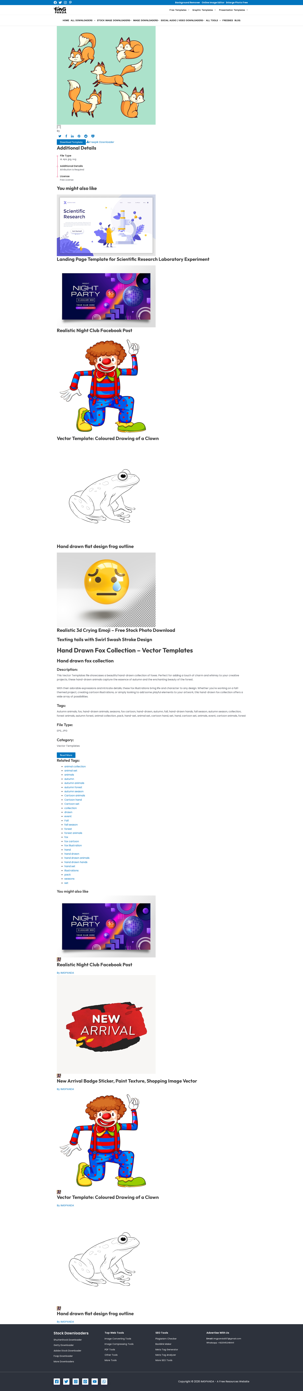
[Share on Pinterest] (79, 136)
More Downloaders (64, 1361)
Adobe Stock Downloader (67, 1350)
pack (67, 874)
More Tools (111, 1360)
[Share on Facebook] (66, 136)
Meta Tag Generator (166, 1349)
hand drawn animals (76, 858)
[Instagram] (65, 2)
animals (69, 775)
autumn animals (74, 783)
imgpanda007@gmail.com (227, 1338)
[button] (187, 10)
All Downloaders (81, 20)
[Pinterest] (70, 2)
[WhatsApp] (104, 1381)
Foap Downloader (63, 1356)
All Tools (212, 20)
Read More (66, 755)
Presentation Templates (232, 10)
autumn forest (73, 787)
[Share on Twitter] (60, 136)
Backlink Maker (163, 1344)
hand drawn (71, 854)
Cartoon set (71, 804)
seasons (69, 879)
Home (66, 20)
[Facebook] (55, 2)
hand (67, 850)
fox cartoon (71, 841)
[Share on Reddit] (86, 136)
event (68, 816)
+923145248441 (226, 1342)
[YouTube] (95, 1381)
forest (68, 829)
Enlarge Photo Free (237, 2)
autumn (69, 779)
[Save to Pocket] (93, 136)
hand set (69, 866)
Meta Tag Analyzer (165, 1354)
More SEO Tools (163, 1360)
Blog (237, 20)
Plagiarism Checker (166, 1338)
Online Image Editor (213, 2)
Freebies (227, 20)
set (66, 883)
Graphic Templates (202, 10)
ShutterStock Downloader (68, 1339)
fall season (71, 824)
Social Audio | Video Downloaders (182, 20)
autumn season (73, 791)
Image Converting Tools (118, 1338)
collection (70, 808)
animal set (70, 770)
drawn (68, 812)
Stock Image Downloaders (113, 20)
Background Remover (187, 2)
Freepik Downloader (101, 142)
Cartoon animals (74, 795)
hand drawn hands (75, 862)
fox (66, 837)
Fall (66, 820)
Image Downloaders (145, 20)
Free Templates (177, 10)
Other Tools (111, 1354)
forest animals (73, 833)
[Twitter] (60, 2)
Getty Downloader (64, 1345)
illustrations (71, 870)
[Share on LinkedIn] (72, 136)
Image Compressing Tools (119, 1344)
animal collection (75, 766)
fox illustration (73, 845)
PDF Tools (110, 1349)
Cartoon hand (73, 800)
